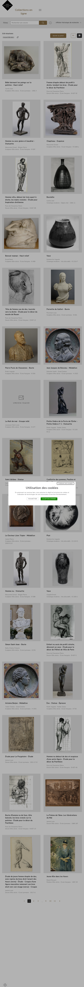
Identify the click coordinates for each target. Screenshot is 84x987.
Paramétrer (32, 499)
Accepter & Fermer (49, 499)
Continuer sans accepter (65, 483)
